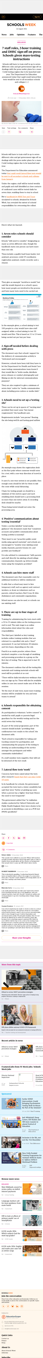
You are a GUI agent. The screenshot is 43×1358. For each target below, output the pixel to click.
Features (32, 34)
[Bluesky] (12, 1306)
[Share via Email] (24, 838)
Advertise (5, 1353)
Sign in (37, 17)
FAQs (3, 1343)
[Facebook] (8, 1306)
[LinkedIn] (17, 1306)
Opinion (21, 34)
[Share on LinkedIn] (19, 838)
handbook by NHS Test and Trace (20, 197)
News (4, 34)
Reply (6, 866)
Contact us (5, 1338)
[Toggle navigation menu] (3, 17)
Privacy (4, 1341)
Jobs (12, 34)
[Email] (22, 1306)
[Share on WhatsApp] (3, 838)
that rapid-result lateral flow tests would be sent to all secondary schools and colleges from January (21, 176)
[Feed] (3, 1306)
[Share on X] (14, 838)
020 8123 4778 (9, 1326)
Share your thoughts (21, 938)
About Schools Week (9, 1350)
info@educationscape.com (12, 1329)
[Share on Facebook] (8, 838)
